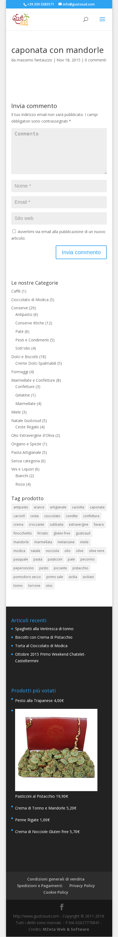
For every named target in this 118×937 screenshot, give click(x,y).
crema (18, 524)
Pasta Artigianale (26, 452)
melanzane (66, 542)
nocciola (52, 550)
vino (49, 585)
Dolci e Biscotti (24, 356)
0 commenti (95, 60)
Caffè (16, 291)
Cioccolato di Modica (30, 299)
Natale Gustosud (26, 420)
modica (19, 550)
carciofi (19, 516)
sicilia (73, 576)
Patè (19, 331)
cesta (34, 516)
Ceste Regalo (27, 426)
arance (39, 507)
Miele (16, 412)
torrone (34, 585)
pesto (43, 568)
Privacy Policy (82, 885)
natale (35, 550)
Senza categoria (25, 460)
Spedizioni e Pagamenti (39, 885)
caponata (97, 507)
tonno (18, 585)
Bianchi (21, 475)
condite (72, 516)
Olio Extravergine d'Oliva (32, 435)
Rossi (20, 484)
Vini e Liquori (22, 469)
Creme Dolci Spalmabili (35, 363)
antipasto (20, 507)
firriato (42, 533)
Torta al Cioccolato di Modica (41, 645)
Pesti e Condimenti (32, 339)
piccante (60, 568)
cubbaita (56, 524)
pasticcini (55, 559)
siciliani (88, 576)
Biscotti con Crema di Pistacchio (43, 637)
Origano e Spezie (26, 443)
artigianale (58, 507)
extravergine (78, 524)
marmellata (43, 542)
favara (99, 524)
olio (67, 550)
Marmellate (25, 403)
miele (84, 542)
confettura (91, 516)
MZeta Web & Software (66, 929)
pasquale (20, 559)
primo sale (54, 576)
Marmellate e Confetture (33, 380)
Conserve (19, 307)
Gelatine (22, 395)
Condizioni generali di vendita (56, 879)
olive (79, 550)
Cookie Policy (55, 892)
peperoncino (23, 568)
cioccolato (52, 516)
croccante (36, 524)
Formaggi (19, 371)
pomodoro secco (27, 576)
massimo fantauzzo (34, 60)
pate (71, 559)
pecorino (87, 559)
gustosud (83, 533)
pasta (37, 559)
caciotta (78, 507)
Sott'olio (22, 348)
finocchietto (22, 533)
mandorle (21, 542)
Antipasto (23, 314)
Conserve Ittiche (29, 322)
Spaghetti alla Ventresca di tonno (44, 628)
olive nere (96, 550)
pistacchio (80, 568)
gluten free (62, 533)
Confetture (25, 386)
